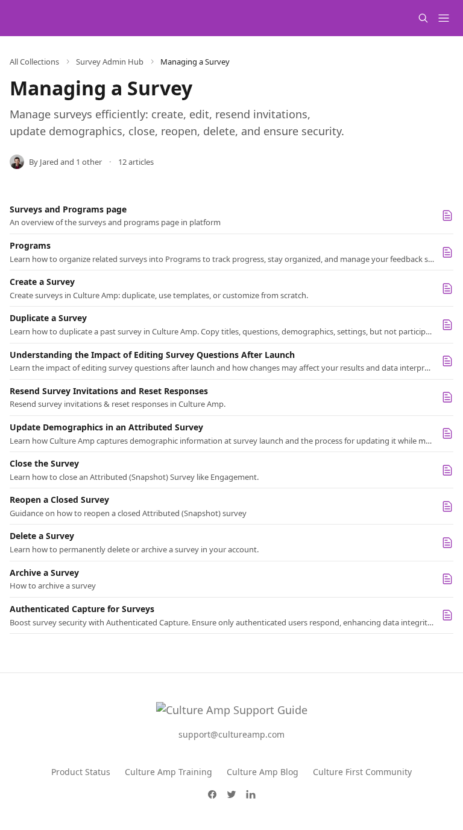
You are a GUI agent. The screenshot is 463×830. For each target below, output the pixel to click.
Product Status (80, 771)
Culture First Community (362, 771)
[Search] (423, 18)
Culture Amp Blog (262, 771)
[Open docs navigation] (443, 18)
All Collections (34, 61)
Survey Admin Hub (109, 61)
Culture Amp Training (168, 771)
